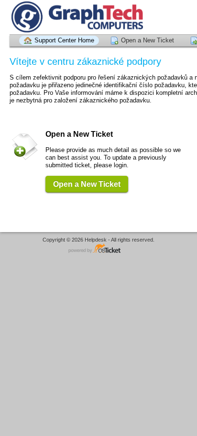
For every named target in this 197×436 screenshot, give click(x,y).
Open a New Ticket (147, 40)
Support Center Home (64, 40)
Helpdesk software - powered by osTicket (98, 248)
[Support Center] (76, 17)
